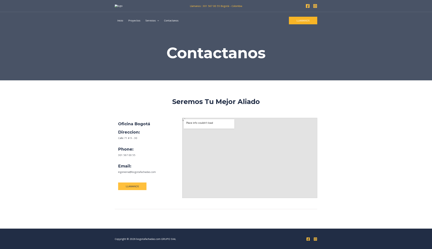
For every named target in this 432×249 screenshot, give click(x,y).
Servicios (150, 20)
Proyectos (134, 20)
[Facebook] (308, 6)
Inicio (120, 20)
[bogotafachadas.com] (119, 5)
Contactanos (171, 20)
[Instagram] (315, 6)
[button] (157, 20)
